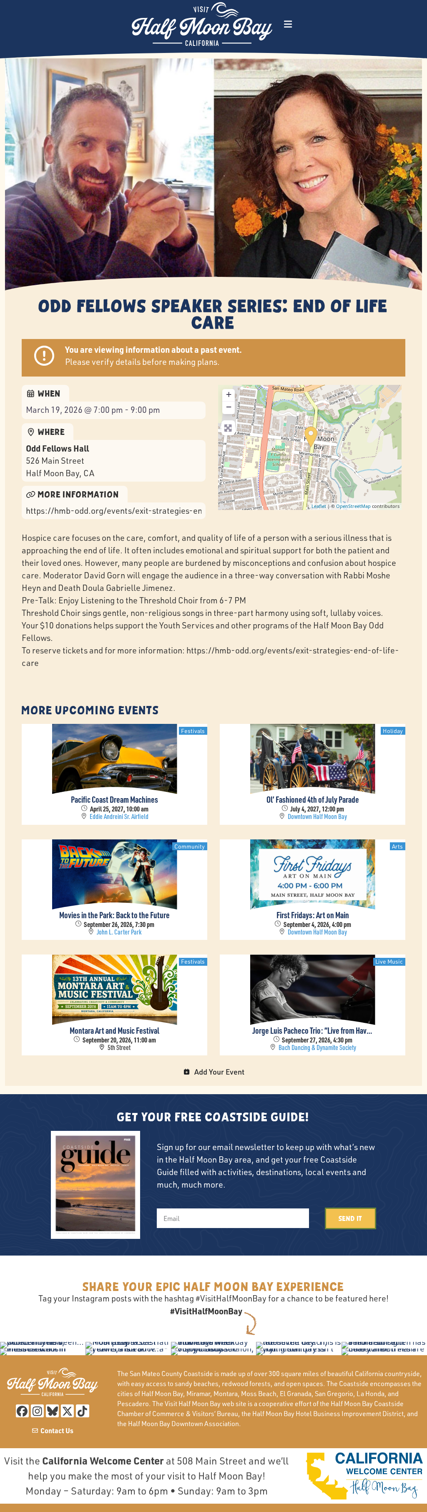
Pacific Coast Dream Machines (114, 799)
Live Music (389, 961)
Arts (397, 846)
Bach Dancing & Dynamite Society (317, 1048)
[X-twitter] (67, 1410)
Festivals (193, 730)
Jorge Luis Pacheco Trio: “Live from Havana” (312, 1030)
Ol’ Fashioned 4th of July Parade (312, 799)
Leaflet (318, 506)
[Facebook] (22, 1410)
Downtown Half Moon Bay (317, 817)
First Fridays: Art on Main (312, 914)
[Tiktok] (82, 1410)
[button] (288, 24)
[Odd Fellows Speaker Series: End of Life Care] (310, 437)
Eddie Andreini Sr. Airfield (119, 817)
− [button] (228, 407)
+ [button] (228, 394)
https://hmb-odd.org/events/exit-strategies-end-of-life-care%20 (113, 510)
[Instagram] (37, 1410)
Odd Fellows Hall (57, 448)
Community (189, 846)
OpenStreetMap (353, 506)
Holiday (393, 730)
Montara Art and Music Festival (114, 1030)
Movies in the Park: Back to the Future (114, 914)
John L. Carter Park (119, 932)
